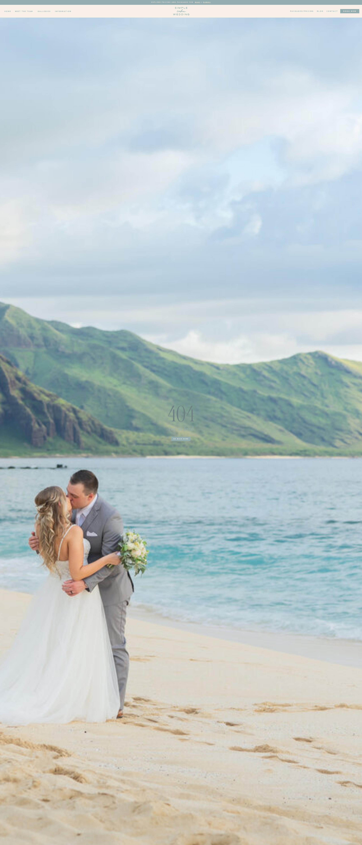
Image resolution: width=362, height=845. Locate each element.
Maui (198, 2)
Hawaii (207, 2)
